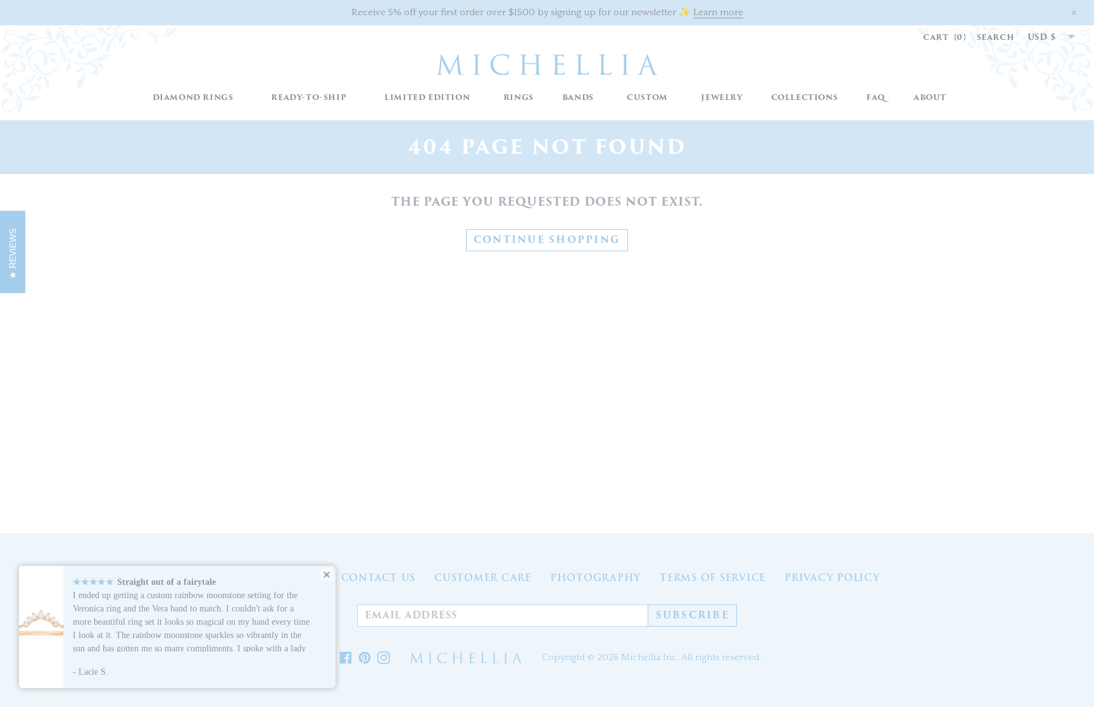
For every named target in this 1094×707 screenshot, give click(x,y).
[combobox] (1044, 37)
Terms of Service (712, 577)
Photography (595, 577)
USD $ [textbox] (1042, 37)
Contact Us (378, 577)
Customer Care (482, 577)
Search (996, 37)
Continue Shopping (547, 239)
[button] (518, 97)
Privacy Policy (832, 577)
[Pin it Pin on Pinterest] (364, 658)
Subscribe (692, 615)
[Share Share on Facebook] (345, 658)
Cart (945, 37)
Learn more (718, 12)
